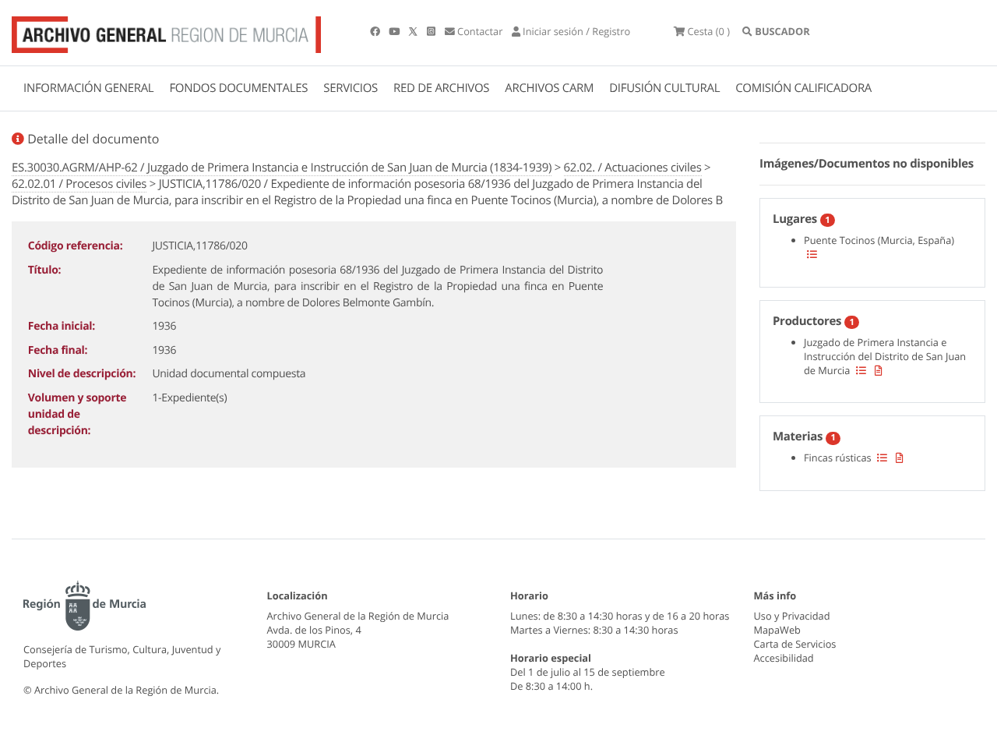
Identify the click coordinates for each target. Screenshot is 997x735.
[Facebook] (376, 31)
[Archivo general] (166, 31)
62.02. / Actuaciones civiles (633, 167)
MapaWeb (777, 630)
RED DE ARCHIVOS (441, 88)
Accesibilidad (784, 658)
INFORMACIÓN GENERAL (88, 88)
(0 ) (708, 31)
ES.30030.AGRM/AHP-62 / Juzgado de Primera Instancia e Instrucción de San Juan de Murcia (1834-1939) (281, 167)
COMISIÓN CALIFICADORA (803, 88)
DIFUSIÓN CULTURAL (664, 88)
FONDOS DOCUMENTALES (238, 88)
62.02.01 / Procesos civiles (79, 184)
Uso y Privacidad (792, 616)
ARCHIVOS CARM (549, 88)
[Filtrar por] (812, 254)
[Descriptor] (879, 370)
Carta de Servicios (795, 644)
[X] (414, 31)
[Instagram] (432, 31)
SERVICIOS (350, 88)
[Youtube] (395, 31)
